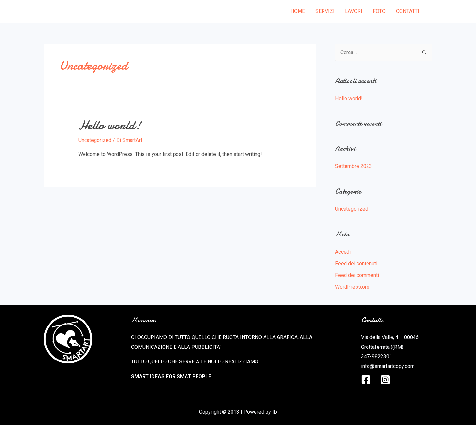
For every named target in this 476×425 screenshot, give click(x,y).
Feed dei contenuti (356, 263)
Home (297, 11)
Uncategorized (94, 140)
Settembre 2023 (353, 166)
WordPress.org (352, 287)
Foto (379, 11)
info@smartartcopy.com (387, 366)
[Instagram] (385, 379)
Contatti (407, 11)
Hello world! (109, 125)
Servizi (324, 11)
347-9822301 (376, 356)
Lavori (353, 11)
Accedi (343, 252)
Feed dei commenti (357, 275)
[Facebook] (366, 379)
